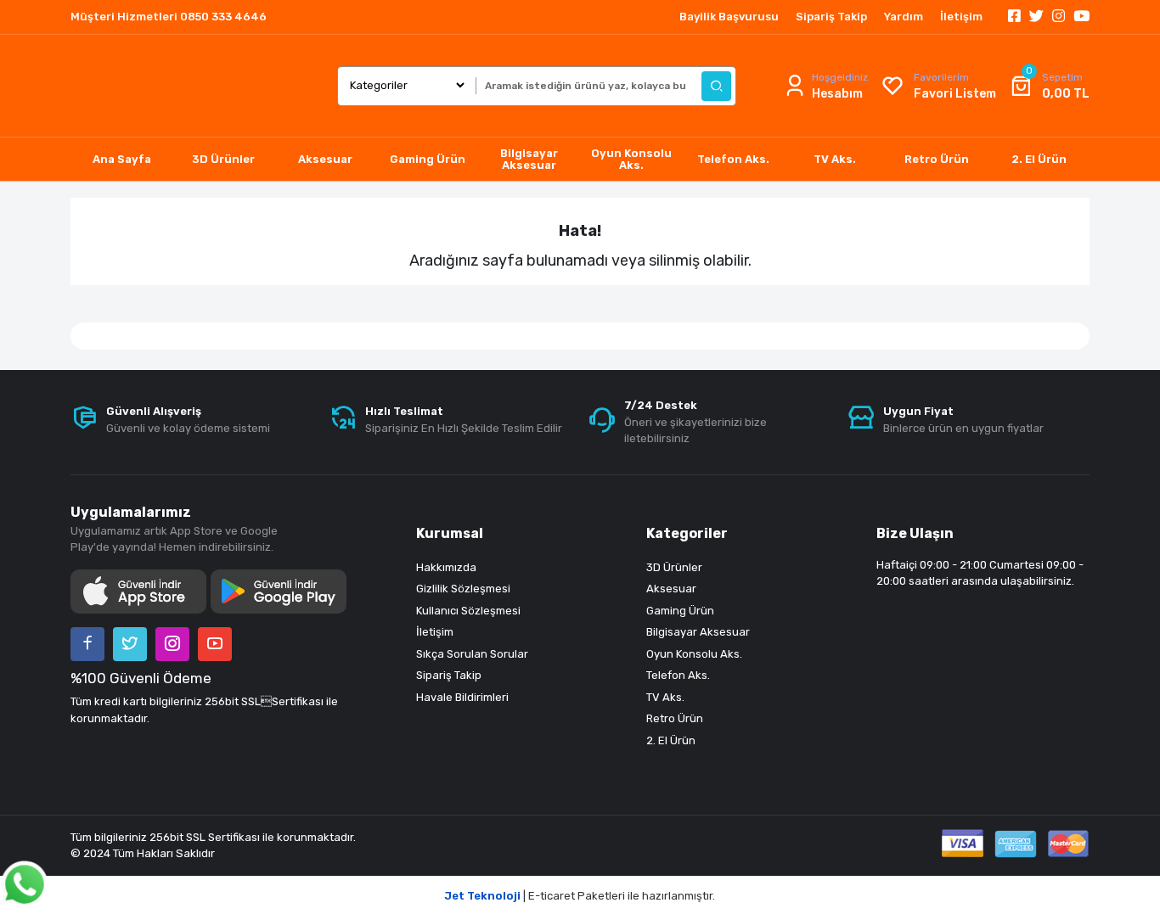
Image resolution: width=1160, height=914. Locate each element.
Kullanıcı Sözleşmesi (468, 610)
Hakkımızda (446, 567)
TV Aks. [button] (835, 159)
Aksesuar (671, 588)
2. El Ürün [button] (1039, 159)
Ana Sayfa (122, 159)
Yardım (903, 16)
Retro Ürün (674, 718)
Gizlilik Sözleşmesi (463, 588)
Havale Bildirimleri (462, 697)
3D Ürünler (674, 567)
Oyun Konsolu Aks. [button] (631, 159)
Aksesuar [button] (325, 159)
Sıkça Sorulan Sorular (472, 654)
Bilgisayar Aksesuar (698, 631)
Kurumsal (449, 533)
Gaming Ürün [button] (427, 159)
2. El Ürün (670, 740)
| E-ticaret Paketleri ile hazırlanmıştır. (580, 895)
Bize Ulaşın (915, 533)
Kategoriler (687, 533)
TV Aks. (665, 697)
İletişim (961, 16)
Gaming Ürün (680, 610)
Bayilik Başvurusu (729, 16)
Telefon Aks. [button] (733, 159)
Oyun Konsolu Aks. (694, 654)
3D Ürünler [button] (223, 159)
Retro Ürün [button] (936, 159)
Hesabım (837, 94)
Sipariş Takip (831, 16)
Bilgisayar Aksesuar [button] (529, 159)
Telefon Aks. (678, 675)
